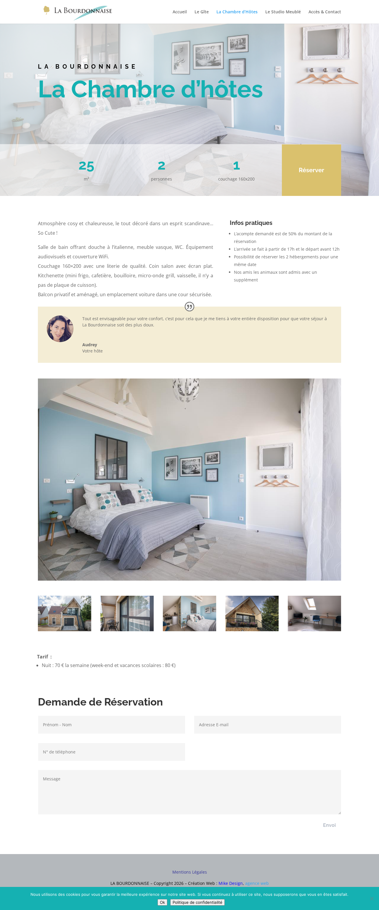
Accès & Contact (325, 12)
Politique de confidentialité (197, 902)
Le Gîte (202, 12)
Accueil (180, 12)
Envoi (329, 825)
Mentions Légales (189, 872)
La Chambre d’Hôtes (237, 12)
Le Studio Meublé (283, 12)
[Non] (372, 898)
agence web (257, 883)
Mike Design (231, 883)
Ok (162, 902)
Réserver (311, 170)
